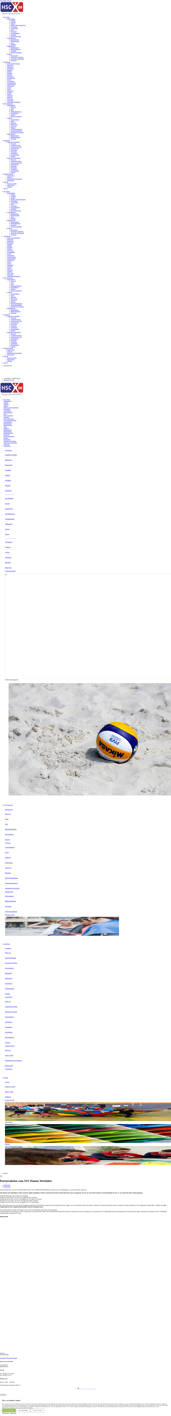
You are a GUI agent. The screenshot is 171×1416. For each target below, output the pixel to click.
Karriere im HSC (12, 183)
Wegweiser (14, 150)
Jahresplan (14, 166)
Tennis (9, 89)
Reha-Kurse (14, 124)
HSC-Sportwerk (8, 103)
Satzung (13, 23)
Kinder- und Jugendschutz (18, 25)
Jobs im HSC (11, 185)
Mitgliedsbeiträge (15, 49)
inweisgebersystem (165, 1391)
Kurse (12, 121)
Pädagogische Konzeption (14, 179)
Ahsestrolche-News (16, 161)
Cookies (3, 1394)
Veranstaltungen (15, 33)
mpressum (146, 1391)
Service (6, 188)
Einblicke (13, 44)
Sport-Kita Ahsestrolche (17, 59)
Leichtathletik (11, 78)
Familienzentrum (8, 174)
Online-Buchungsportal (13, 102)
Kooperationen (15, 155)
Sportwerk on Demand (17, 132)
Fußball (9, 71)
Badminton (10, 67)
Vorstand (13, 22)
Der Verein (7, 17)
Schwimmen (10, 81)
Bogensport (10, 68)
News (12, 30)
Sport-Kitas (7, 140)
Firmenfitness (14, 113)
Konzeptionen (15, 148)
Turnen (9, 94)
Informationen (11, 19)
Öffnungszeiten (15, 41)
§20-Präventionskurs (16, 129)
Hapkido (9, 75)
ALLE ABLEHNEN (23, 1410)
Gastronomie (14, 28)
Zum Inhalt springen (5, 1)
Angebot (9, 118)
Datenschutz (154, 1391)
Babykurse (10, 65)
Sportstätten (14, 27)
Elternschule (10, 180)
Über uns (13, 107)
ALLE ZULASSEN (9, 1410)
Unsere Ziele (10, 175)
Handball (9, 73)
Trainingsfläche (15, 119)
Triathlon (9, 92)
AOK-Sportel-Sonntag (13, 63)
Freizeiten (13, 35)
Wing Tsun (10, 99)
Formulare (13, 51)
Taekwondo (10, 86)
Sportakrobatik (11, 84)
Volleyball (10, 95)
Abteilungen (7, 62)
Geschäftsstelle (11, 38)
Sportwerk (14, 60)
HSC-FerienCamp (16, 36)
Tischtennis (10, 91)
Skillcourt (13, 123)
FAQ (12, 110)
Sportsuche (10, 100)
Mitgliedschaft (11, 46)
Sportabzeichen (11, 83)
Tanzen (9, 87)
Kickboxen (10, 76)
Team (12, 43)
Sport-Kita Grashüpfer (17, 57)
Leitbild (13, 20)
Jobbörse (9, 187)
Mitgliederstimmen (16, 111)
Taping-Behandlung (16, 131)
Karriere (9, 54)
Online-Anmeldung (16, 52)
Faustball (9, 70)
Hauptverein (14, 55)
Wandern (9, 97)
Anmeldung (14, 153)
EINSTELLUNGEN (37, 1410)
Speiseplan (14, 151)
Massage (13, 127)
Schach (9, 79)
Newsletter (14, 31)
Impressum (13, 1413)
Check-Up (14, 126)
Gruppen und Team (16, 147)
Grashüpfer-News (16, 145)
